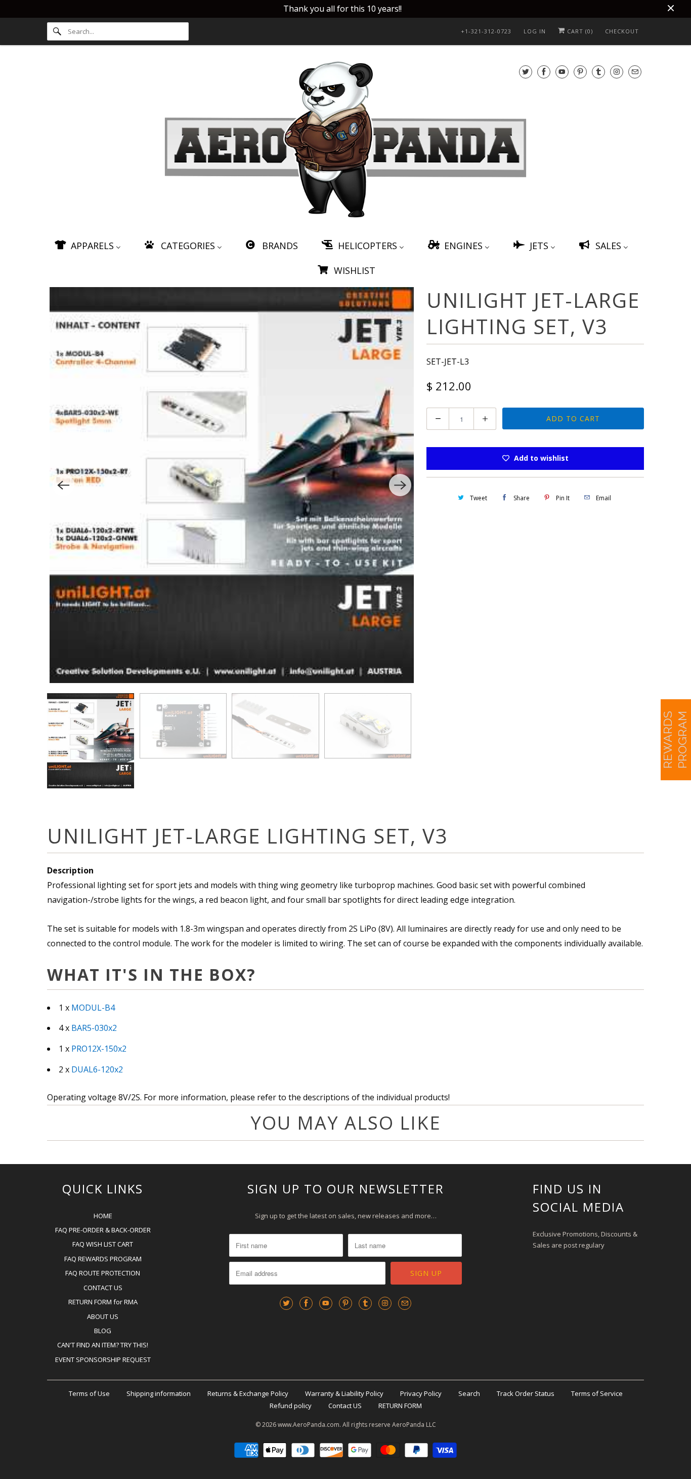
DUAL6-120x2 (97, 1069)
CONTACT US (102, 1287)
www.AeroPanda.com (308, 1424)
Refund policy (291, 1405)
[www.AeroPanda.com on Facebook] (543, 71)
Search (469, 1393)
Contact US (345, 1405)
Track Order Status (525, 1393)
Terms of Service (597, 1393)
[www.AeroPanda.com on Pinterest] (580, 71)
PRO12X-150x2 (98, 1048)
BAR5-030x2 (94, 1027)
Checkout (622, 31)
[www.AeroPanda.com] (345, 141)
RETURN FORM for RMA (103, 1301)
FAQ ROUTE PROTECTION (102, 1272)
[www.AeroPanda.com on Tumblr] (598, 71)
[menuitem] (87, 245)
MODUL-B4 (93, 1007)
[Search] (57, 31)
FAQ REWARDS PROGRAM (103, 1258)
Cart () (579, 31)
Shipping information (158, 1393)
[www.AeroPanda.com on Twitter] (525, 71)
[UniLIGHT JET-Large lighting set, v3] (232, 485)
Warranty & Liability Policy (344, 1393)
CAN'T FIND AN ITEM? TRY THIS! (102, 1344)
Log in (535, 31)
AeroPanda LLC (414, 1424)
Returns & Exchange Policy (247, 1393)
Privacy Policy (421, 1393)
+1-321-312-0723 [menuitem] (486, 31)
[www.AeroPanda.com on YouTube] (562, 71)
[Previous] (63, 485)
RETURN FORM (400, 1405)
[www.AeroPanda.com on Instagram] (616, 71)
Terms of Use (89, 1393)
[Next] (400, 485)
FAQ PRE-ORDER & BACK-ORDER (103, 1229)
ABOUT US (102, 1316)
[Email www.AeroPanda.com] (634, 71)
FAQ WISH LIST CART (102, 1244)
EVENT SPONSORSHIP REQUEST (103, 1359)
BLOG (102, 1330)
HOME (103, 1215)
